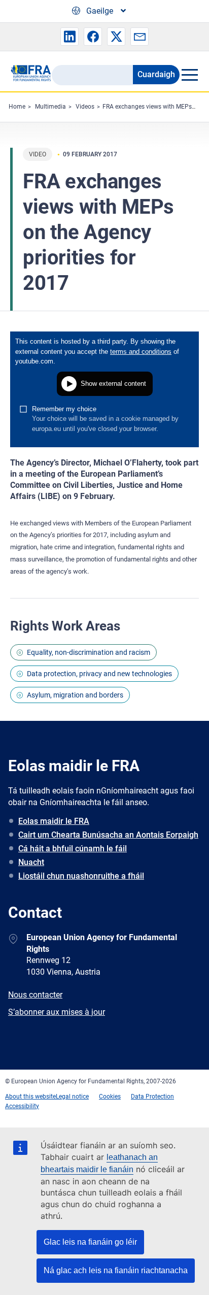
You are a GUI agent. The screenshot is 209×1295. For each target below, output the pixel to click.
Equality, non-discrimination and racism (88, 652)
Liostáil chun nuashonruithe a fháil (81, 876)
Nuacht (31, 862)
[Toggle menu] (189, 74)
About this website (30, 1096)
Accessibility (22, 1106)
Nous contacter (35, 995)
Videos (85, 106)
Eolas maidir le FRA (53, 821)
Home (17, 106)
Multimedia (50, 106)
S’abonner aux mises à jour (56, 1012)
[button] (69, 36)
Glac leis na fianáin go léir (90, 1242)
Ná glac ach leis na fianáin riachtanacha (116, 1270)
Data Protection (152, 1096)
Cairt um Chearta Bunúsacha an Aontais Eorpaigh (108, 835)
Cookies (110, 1096)
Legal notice (72, 1096)
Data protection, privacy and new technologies (99, 674)
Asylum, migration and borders (75, 695)
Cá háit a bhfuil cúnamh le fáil (72, 848)
